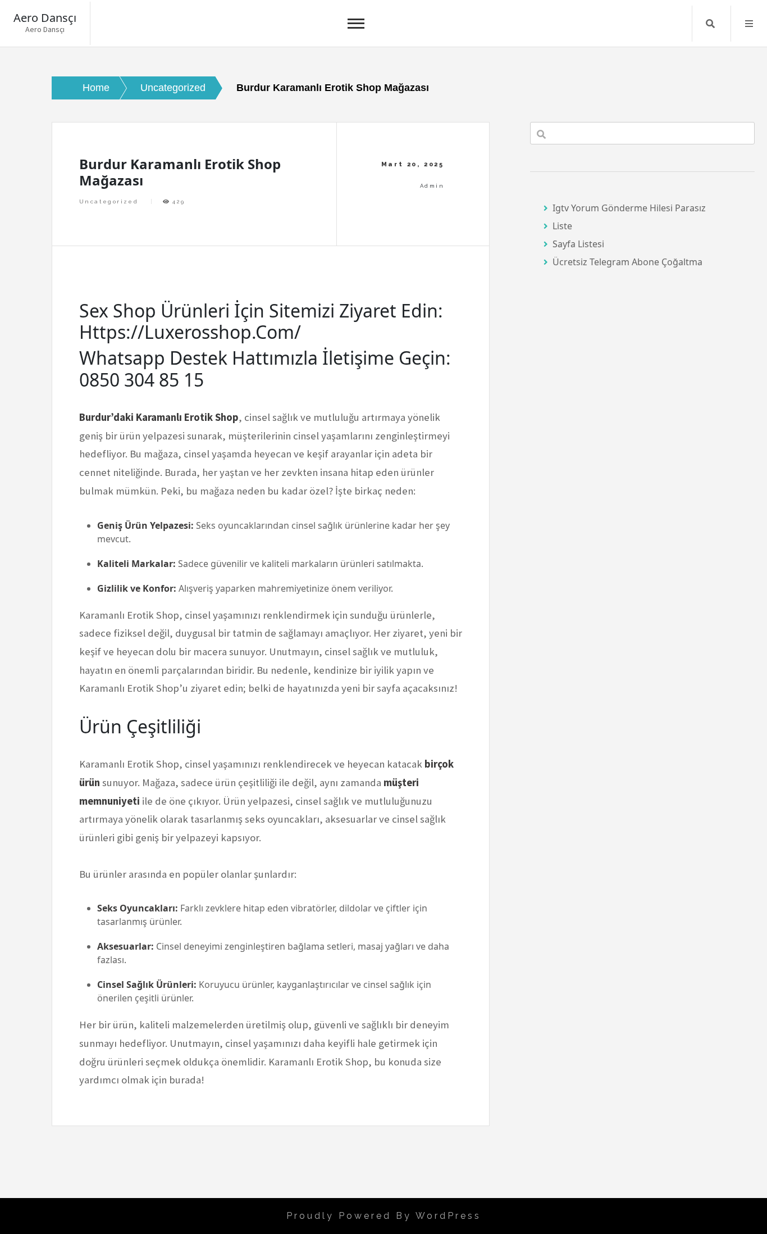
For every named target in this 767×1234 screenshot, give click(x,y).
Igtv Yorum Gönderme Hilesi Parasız (629, 208)
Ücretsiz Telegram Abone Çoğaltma (627, 262)
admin (432, 186)
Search (710, 24)
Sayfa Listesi (578, 244)
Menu (749, 24)
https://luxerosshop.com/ (190, 332)
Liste (562, 226)
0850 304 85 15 (141, 380)
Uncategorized (108, 201)
